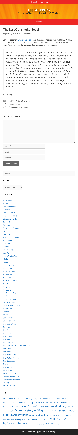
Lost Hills (70, 407)
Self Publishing (9, 321)
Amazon (16, 398)
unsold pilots (60, 424)
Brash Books (61, 399)
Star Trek (55, 415)
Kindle (5, 259)
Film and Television (11, 237)
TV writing (49, 423)
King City (6, 262)
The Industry (8, 336)
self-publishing (34, 415)
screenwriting (20, 414)
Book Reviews (8, 200)
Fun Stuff (6, 244)
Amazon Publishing (26, 399)
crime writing (24, 402)
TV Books (55, 419)
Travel (5, 364)
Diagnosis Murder (10, 219)
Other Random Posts (11, 305)
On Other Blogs (24, 101)
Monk (18, 410)
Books (7, 101)
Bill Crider (43, 399)
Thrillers (34, 420)
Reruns (6, 312)
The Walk (7, 352)
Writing (6, 383)
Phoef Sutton (46, 411)
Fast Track (7, 234)
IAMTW (14, 101)
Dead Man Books (10, 216)
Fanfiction (5, 407)
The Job (6, 339)
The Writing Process (11, 358)
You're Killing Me (10, 386)
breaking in (69, 399)
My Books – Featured (11, 293)
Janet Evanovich (30, 406)
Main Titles (7, 268)
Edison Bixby (8, 222)
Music (5, 284)
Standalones (45, 415)
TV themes (29, 424)
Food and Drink (9, 241)
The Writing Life (9, 355)
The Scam (7, 349)
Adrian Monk (7, 399)
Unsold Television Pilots (12, 376)
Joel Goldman (44, 407)
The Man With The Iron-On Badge (17, 346)
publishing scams (57, 411)
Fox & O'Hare (14, 407)
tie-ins (39, 420)
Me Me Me (7, 275)
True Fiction (8, 367)
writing (67, 424)
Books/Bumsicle (9, 207)
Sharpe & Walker (9, 324)
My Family (7, 296)
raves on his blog (24, 40)
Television (7, 327)
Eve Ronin (7, 225)
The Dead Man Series (65, 415)
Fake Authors (68, 403)
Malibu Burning (9, 271)
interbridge (52, 432)
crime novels (10, 403)
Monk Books (8, 278)
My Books (7, 290)
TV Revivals (8, 370)
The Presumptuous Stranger (16, 107)
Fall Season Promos (11, 228)
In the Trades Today (11, 256)
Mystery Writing (9, 299)
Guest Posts (8, 250)
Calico (4, 403)
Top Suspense (9, 361)
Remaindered (8, 308)
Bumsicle (6, 210)
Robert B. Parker (69, 411)
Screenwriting (8, 318)
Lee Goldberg (39, 10)
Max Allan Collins (8, 411)
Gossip (6, 247)
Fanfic (5, 231)
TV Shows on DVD (10, 373)
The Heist (7, 333)
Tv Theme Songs (39, 424)
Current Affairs (9, 213)
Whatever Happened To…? (14, 380)
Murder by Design (10, 281)
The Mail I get (17, 419)
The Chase (7, 330)
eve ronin (59, 402)
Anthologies (35, 399)
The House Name (12, 104)
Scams (6, 315)
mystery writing (33, 410)
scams (7, 414)
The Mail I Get (8, 343)
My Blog (6, 287)
